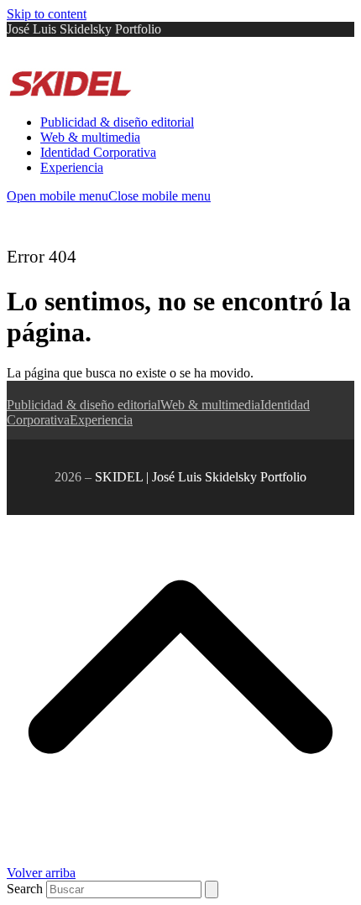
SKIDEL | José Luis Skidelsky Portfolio (200, 477)
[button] (109, 196)
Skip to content (46, 14)
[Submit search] (211, 889)
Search (25, 889)
